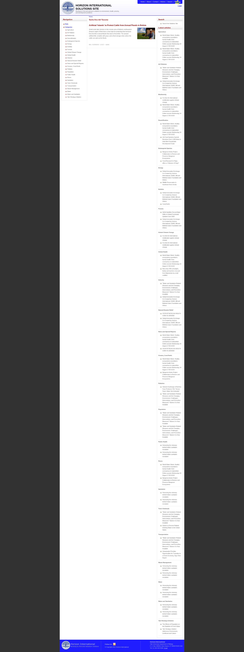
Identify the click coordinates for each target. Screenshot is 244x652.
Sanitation (70, 80)
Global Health (71, 55)
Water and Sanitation (73, 94)
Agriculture (70, 30)
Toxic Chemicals (72, 83)
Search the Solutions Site (170, 23)
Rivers (69, 77)
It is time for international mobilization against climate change (170, 100)
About (149, 2)
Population (70, 72)
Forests (69, 49)
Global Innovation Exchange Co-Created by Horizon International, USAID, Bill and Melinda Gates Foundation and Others (171, 85)
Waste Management (73, 88)
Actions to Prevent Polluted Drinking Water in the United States (171, 528)
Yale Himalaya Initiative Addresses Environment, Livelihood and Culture (170, 631)
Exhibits (69, 46)
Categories (68, 27)
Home (143, 2)
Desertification (71, 38)
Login (180, 6)
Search (169, 2)
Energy (69, 44)
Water (69, 91)
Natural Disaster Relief (74, 60)
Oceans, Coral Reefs (73, 66)
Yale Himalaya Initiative (74, 97)
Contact (155, 2)
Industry (69, 58)
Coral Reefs (166, 204)
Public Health (71, 74)
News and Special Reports (75, 63)
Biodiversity (70, 35)
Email (165, 648)
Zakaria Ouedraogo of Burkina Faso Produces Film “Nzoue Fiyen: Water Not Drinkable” (171, 389)
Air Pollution (70, 32)
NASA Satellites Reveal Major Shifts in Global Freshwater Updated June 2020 (171, 214)
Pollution (69, 69)
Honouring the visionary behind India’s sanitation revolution (169, 447)
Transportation (71, 86)
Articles (162, 2)
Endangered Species (73, 41)
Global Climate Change (74, 52)
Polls (66, 24)
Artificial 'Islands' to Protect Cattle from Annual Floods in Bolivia (117, 25)
